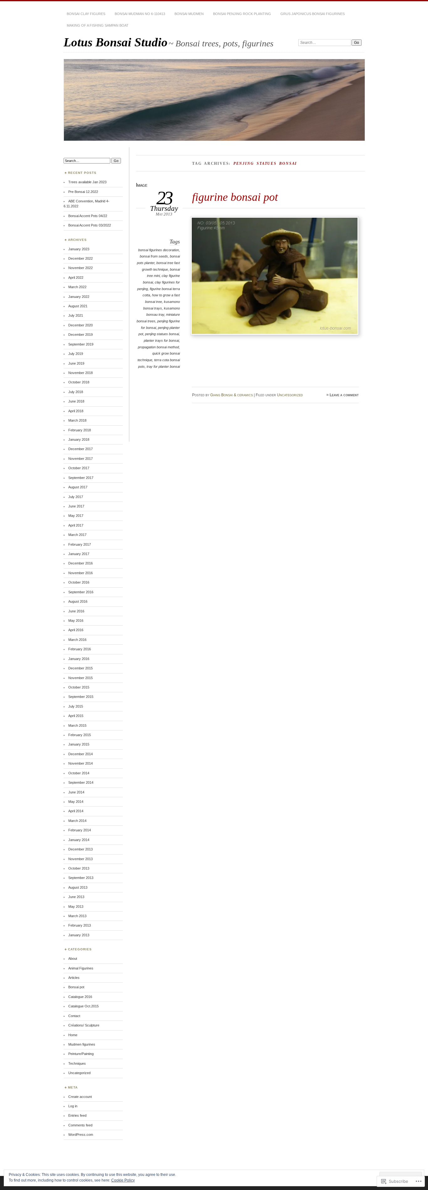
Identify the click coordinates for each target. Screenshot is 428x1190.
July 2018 (75, 392)
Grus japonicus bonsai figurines (312, 14)
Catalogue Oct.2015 (83, 1006)
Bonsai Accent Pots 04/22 (87, 216)
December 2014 (80, 754)
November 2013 (80, 859)
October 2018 (78, 382)
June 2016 (76, 611)
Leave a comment (344, 395)
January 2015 (78, 744)
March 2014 (77, 821)
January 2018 (78, 439)
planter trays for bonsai (161, 340)
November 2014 (80, 763)
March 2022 (77, 287)
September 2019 (80, 344)
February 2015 (79, 735)
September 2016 (80, 592)
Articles (74, 978)
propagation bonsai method (158, 347)
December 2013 (80, 849)
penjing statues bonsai (162, 334)
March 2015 (77, 725)
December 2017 (80, 449)
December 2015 (80, 668)
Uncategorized (290, 395)
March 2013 (77, 916)
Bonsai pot (76, 987)
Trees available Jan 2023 (87, 182)
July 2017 (75, 497)
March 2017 (77, 535)
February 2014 (79, 830)
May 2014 (75, 801)
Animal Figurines (80, 968)
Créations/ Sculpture (83, 1025)
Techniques (77, 1063)
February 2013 (79, 925)
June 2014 (76, 792)
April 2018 (75, 411)
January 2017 (78, 554)
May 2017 (75, 515)
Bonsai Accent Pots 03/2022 (89, 225)
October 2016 (78, 582)
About (72, 958)
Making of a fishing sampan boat (97, 25)
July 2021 (75, 315)
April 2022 (75, 277)
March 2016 (77, 640)
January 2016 (78, 659)
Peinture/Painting (81, 1054)
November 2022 (80, 268)
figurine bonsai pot (235, 196)
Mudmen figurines (81, 1044)
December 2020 (80, 325)
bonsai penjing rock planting (242, 14)
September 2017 (80, 478)
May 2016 (75, 620)
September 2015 (80, 697)
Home (72, 1035)
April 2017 (75, 525)
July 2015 (75, 706)
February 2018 (79, 430)
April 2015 (75, 716)
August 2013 (77, 887)
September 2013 (80, 878)
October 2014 (78, 773)
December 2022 (80, 258)
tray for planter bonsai (163, 366)
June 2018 (76, 401)
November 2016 (80, 573)
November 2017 (80, 458)
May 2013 (75, 906)
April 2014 (75, 811)
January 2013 (78, 935)
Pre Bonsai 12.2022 (83, 192)
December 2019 (80, 334)
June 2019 (76, 363)
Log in (72, 1106)
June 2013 (76, 897)
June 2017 (76, 506)
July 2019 (75, 354)
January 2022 (78, 297)
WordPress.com (80, 1134)
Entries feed (77, 1115)
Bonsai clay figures (86, 14)
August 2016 (77, 601)
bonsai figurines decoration (158, 250)
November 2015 (80, 678)
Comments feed (80, 1125)
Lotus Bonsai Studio (116, 42)
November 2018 (80, 373)
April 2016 (75, 630)
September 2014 (80, 782)
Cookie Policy (123, 1180)
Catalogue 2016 (80, 997)
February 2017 (79, 544)
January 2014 (78, 840)
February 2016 (79, 649)
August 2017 (77, 487)
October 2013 (78, 868)
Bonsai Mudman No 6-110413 (140, 14)
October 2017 (78, 468)
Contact (74, 1016)
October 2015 (78, 687)
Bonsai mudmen (189, 14)
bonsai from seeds (154, 256)
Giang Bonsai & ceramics (231, 395)
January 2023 (78, 249)
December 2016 (80, 563)
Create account (80, 1097)
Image (141, 185)
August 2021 (77, 306)
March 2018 (77, 420)
